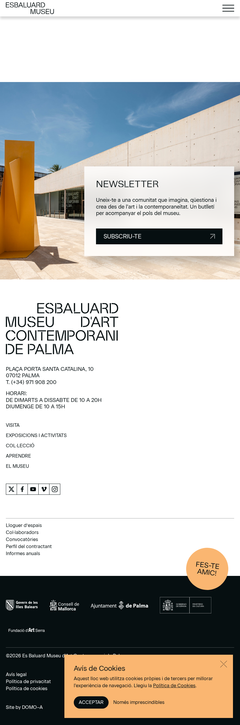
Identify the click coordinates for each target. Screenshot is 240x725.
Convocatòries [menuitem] (22, 539)
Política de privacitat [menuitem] (28, 681)
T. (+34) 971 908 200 (31, 382)
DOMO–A (32, 707)
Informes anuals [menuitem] (23, 553)
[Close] (223, 664)
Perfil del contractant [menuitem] (29, 546)
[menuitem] (13, 427)
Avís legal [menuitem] (16, 674)
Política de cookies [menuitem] (26, 688)
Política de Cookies (174, 685)
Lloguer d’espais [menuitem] (24, 525)
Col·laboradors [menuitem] (22, 532)
